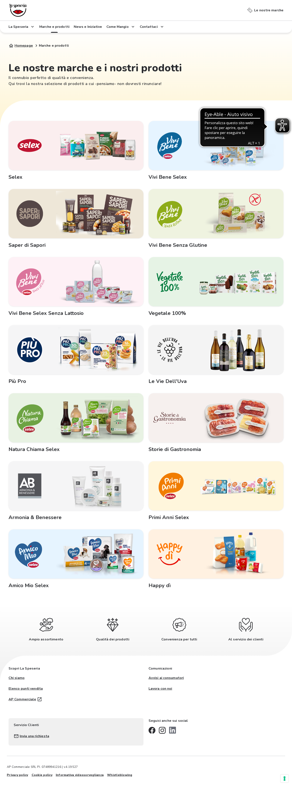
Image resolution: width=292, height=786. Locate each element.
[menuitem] (265, 9)
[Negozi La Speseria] (18, 10)
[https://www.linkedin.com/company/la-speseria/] (172, 730)
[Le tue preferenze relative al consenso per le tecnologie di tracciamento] (284, 778)
